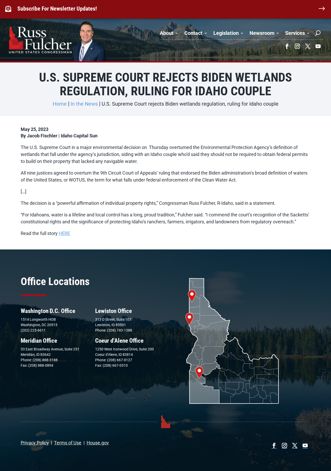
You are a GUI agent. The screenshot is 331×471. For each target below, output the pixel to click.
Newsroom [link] (262, 33)
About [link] (167, 33)
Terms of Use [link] (67, 442)
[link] (9, 9)
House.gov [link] (98, 442)
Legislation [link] (226, 33)
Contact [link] (193, 33)
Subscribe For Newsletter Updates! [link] (57, 8)
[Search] (317, 33)
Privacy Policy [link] (35, 442)
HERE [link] (64, 233)
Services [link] (295, 33)
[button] (287, 46)
